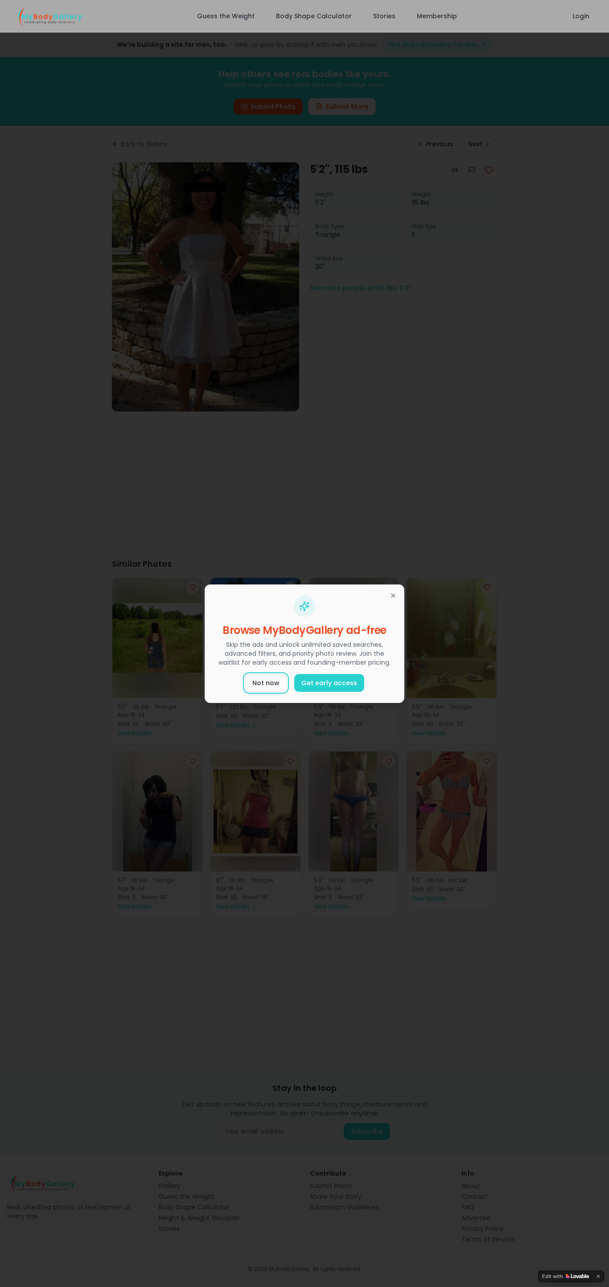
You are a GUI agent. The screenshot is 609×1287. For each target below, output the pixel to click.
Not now (266, 682)
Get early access (329, 682)
